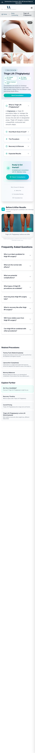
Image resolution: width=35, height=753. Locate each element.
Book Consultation (17, 95)
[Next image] (31, 36)
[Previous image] (4, 36)
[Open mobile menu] (32, 8)
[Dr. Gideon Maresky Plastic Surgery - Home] (8, 8)
